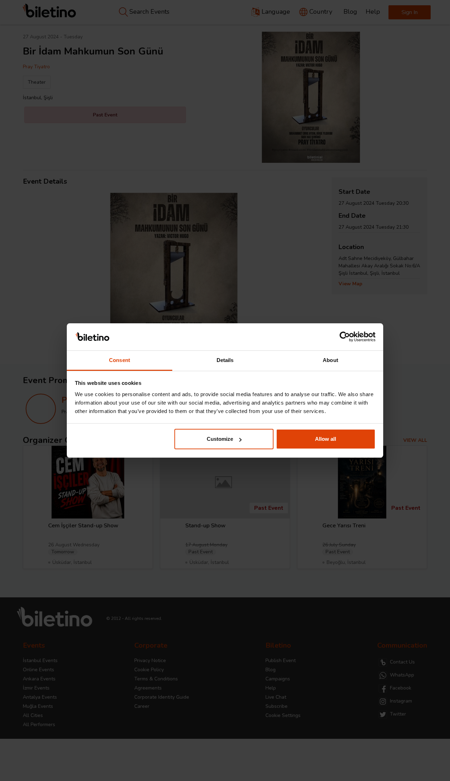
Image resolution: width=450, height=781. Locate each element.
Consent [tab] (119, 360)
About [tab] (330, 360)
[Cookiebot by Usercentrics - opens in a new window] (344, 337)
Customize (220, 439)
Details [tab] (225, 360)
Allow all (325, 439)
